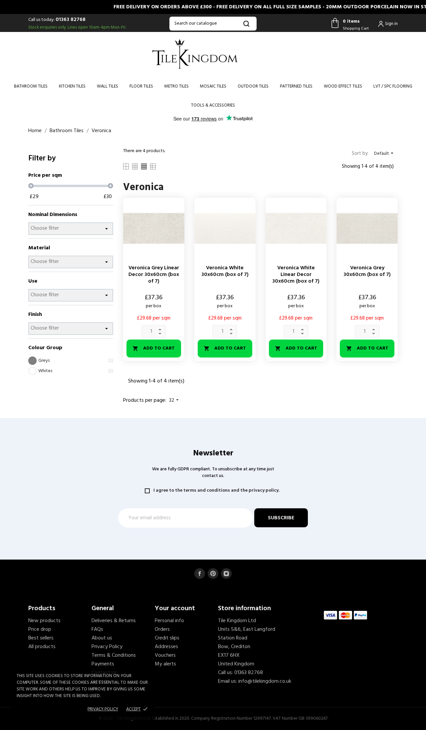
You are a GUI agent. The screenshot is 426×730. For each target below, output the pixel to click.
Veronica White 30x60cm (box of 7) (225, 271)
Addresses (166, 646)
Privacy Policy (107, 646)
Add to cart (153, 348)
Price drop (39, 629)
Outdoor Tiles (253, 86)
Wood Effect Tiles (343, 86)
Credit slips (167, 638)
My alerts (165, 664)
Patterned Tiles (296, 86)
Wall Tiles (107, 86)
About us (102, 638)
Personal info (169, 620)
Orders (162, 629)
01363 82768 (71, 19)
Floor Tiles (141, 86)
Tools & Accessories (213, 105)
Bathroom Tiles (31, 86)
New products (44, 620)
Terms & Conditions (114, 655)
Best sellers (41, 638)
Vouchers (165, 655)
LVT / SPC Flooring (392, 86)
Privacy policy (103, 709)
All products (42, 646)
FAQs (97, 629)
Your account (175, 608)
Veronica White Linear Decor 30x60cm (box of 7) (296, 275)
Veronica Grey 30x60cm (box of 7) (367, 271)
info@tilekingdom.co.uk (264, 681)
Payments (103, 664)
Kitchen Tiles (72, 86)
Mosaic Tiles (213, 86)
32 (174, 400)
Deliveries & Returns (114, 620)
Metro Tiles (176, 86)
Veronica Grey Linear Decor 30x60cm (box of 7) (153, 275)
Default (384, 153)
